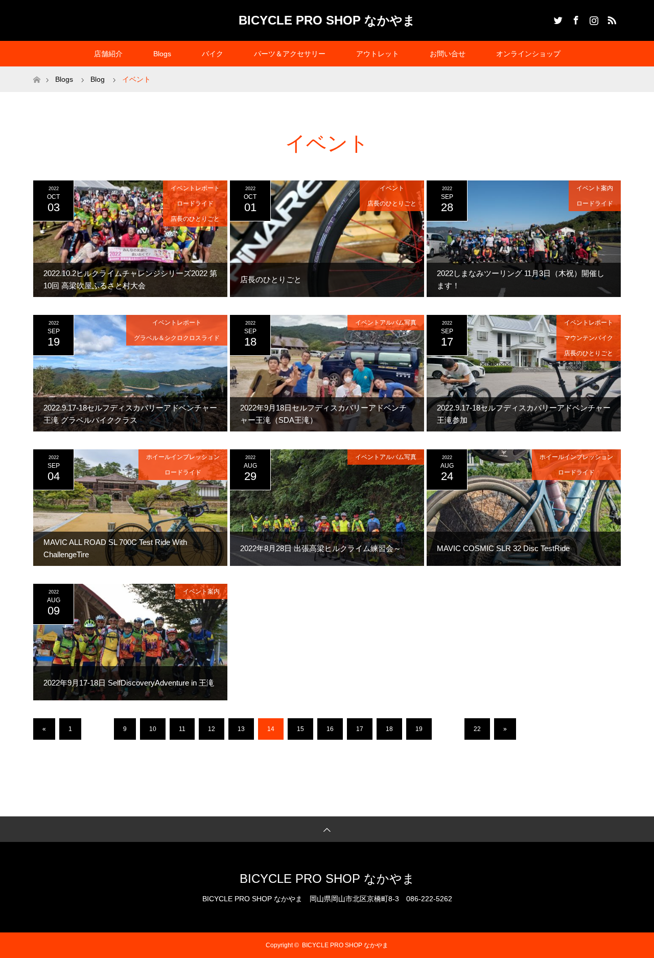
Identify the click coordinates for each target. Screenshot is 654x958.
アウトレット (377, 54)
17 (359, 729)
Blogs (162, 54)
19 (419, 729)
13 (241, 729)
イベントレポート (195, 188)
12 (211, 729)
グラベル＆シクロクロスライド (177, 337)
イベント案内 (594, 188)
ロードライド (195, 203)
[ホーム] (36, 70)
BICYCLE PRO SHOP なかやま (327, 20)
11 (182, 729)
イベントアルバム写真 (385, 322)
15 (300, 729)
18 (389, 729)
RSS (610, 18)
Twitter (557, 18)
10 (152, 729)
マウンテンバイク (588, 337)
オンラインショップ (528, 54)
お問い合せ (447, 54)
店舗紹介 (108, 54)
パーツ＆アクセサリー (289, 54)
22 (477, 729)
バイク (212, 54)
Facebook (574, 18)
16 (330, 729)
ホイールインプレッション (183, 457)
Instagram (592, 18)
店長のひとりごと (195, 218)
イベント (392, 188)
